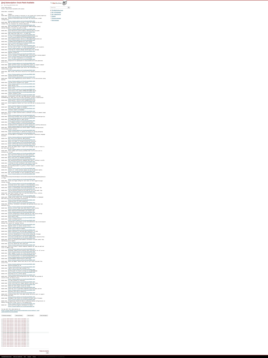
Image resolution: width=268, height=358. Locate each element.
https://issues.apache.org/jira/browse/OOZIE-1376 (21, 296)
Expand (53, 16)
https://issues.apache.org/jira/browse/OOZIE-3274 (21, 89)
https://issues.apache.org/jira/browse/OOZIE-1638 (21, 284)
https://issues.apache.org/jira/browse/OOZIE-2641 (21, 164)
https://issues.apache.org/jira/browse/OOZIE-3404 (21, 56)
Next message (43, 315)
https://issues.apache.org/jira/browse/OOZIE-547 (21, 306)
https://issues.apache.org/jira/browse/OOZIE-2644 (21, 161)
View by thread (19, 315)
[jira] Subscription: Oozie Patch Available (14, 318)
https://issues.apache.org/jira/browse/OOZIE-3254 (21, 98)
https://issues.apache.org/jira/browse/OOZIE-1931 (21, 254)
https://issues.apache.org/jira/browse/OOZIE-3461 (21, 42)
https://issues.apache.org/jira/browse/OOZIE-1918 (21, 260)
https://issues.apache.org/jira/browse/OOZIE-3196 (21, 101)
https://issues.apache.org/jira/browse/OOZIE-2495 (21, 200)
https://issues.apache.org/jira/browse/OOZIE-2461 (21, 206)
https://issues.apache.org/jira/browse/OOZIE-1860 (21, 264)
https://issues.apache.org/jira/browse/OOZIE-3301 (21, 86)
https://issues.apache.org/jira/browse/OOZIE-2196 (21, 230)
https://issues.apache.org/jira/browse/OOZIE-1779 (21, 275)
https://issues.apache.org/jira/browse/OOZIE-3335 (21, 77)
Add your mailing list (17, 356)
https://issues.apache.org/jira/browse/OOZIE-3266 (21, 92)
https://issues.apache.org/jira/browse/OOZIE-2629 (21, 168)
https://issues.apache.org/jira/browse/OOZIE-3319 (21, 83)
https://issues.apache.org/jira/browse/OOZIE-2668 (21, 153)
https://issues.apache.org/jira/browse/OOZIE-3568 (21, 29)
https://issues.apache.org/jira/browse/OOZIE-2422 (21, 209)
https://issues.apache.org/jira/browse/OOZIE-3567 (21, 32)
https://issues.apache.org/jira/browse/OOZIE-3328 (21, 81)
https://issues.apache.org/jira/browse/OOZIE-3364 (21, 70)
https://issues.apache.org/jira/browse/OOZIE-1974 (21, 249)
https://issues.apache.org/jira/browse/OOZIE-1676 (21, 279)
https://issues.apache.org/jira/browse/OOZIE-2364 (21, 212)
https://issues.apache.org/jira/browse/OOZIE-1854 (21, 266)
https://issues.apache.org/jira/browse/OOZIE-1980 (21, 245)
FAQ (25, 356)
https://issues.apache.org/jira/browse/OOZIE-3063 (21, 118)
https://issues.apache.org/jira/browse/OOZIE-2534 (21, 186)
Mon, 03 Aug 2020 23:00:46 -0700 (11, 5)
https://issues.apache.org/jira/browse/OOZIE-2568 (21, 174)
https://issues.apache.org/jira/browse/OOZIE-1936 (21, 251)
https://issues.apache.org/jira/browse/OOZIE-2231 (21, 227)
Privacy (34, 356)
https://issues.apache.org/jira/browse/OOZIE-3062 (21, 120)
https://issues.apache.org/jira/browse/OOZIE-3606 (21, 17)
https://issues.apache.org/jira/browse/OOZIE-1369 (21, 299)
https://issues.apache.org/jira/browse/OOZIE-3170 (21, 105)
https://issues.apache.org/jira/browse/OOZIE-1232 (21, 303)
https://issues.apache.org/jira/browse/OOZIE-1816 (21, 269)
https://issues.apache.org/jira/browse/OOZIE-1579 (21, 292)
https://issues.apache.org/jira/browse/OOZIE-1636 (21, 287)
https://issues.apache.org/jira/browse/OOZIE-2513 (21, 191)
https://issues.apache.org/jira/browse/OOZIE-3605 (21, 21)
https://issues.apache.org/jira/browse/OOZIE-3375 (21, 59)
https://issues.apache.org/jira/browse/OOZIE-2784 (21, 137)
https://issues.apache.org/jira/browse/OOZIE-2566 (21, 179)
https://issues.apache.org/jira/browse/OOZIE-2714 (21, 145)
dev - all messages (56, 12)
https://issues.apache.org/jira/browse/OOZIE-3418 (21, 53)
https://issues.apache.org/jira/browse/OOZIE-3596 (21, 25)
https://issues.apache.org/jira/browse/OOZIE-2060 (21, 235)
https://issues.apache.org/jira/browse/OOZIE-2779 (21, 139)
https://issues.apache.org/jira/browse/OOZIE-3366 (21, 66)
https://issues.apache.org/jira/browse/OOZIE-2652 (21, 156)
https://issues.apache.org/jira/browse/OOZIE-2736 (21, 142)
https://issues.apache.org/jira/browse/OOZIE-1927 (21, 257)
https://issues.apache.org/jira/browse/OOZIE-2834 (21, 126)
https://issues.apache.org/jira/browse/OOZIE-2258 (21, 224)
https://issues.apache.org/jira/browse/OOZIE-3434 (21, 51)
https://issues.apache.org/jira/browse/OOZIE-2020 (21, 242)
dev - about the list (56, 14)
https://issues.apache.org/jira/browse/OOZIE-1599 (21, 290)
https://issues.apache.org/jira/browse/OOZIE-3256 (21, 94)
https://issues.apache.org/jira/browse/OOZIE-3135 (21, 111)
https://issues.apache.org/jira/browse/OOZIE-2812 (21, 130)
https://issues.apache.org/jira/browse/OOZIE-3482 (21, 37)
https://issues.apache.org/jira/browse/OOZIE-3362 (21, 74)
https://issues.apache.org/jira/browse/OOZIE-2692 (21, 149)
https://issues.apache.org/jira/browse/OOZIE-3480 (21, 40)
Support (29, 356)
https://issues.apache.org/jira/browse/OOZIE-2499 (21, 195)
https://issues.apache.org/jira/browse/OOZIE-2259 (21, 220)
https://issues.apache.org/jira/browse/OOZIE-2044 (21, 238)
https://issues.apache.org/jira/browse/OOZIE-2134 (21, 232)
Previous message (7, 315)
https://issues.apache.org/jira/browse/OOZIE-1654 (21, 281)
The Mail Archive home (57, 10)
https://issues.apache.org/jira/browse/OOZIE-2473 (21, 202)
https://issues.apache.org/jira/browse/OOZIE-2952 (21, 123)
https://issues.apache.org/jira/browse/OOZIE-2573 (21, 171)
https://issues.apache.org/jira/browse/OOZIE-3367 (21, 63)
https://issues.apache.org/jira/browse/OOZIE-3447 (21, 48)
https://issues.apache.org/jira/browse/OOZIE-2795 (21, 133)
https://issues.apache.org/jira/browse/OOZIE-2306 (21, 217)
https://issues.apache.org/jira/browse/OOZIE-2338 (21, 215)
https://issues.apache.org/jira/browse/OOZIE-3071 (21, 115)
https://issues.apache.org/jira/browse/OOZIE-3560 (21, 34)
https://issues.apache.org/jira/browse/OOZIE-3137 (21, 108)
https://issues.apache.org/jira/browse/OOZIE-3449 (21, 45)
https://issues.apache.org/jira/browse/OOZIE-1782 (21, 272)
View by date (30, 315)
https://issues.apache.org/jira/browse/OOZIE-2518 (21, 189)
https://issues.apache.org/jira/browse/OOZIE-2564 (21, 183)
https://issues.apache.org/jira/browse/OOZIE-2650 (21, 159)
